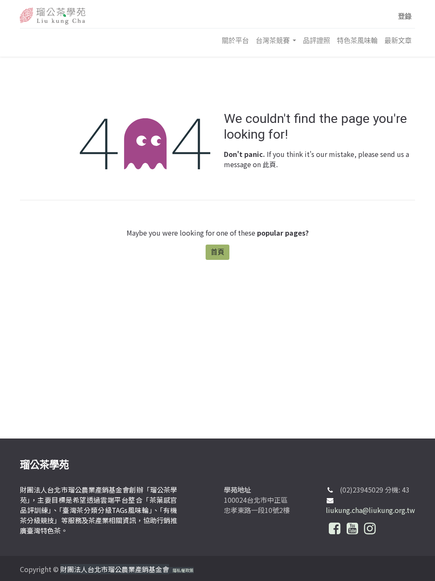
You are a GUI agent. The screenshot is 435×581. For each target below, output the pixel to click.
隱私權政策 (183, 570)
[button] (405, 16)
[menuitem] (235, 40)
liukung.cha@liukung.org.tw (370, 510)
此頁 (269, 164)
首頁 (217, 252)
